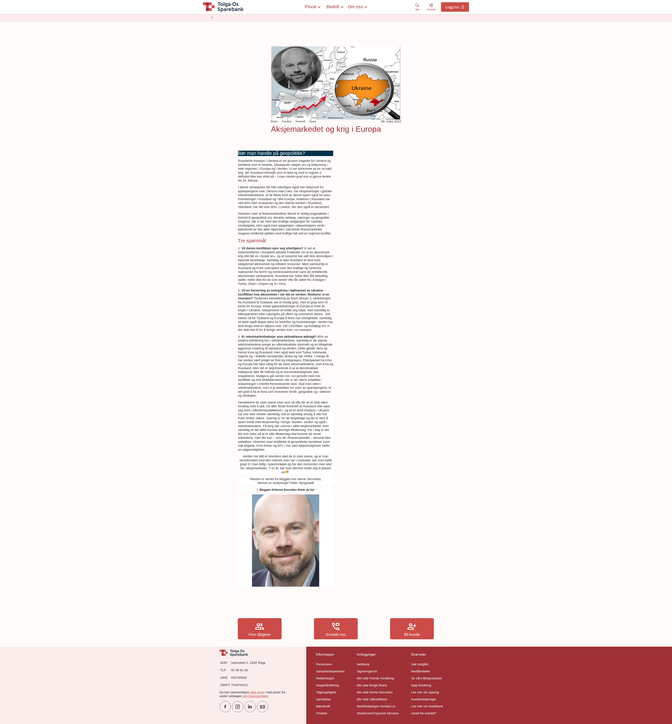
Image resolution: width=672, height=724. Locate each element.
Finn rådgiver (260, 629)
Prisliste (321, 713)
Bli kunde (412, 629)
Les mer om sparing (425, 692)
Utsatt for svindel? (423, 713)
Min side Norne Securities (375, 692)
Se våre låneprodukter (426, 678)
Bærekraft (323, 706)
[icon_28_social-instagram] (237, 706)
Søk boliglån (419, 664)
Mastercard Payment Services (378, 713)
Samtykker (323, 699)
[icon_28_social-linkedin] (250, 706)
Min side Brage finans (372, 685)
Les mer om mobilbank (427, 706)
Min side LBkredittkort (372, 699)
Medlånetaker (420, 671)
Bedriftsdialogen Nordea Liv (376, 706)
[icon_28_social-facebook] (225, 706)
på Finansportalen (255, 696)
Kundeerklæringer (423, 699)
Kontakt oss (336, 629)
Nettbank (363, 664)
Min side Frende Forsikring (375, 678)
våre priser (257, 692)
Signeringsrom (367, 671)
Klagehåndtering (327, 685)
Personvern (324, 664)
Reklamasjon (325, 678)
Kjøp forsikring (421, 685)
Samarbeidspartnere (330, 671)
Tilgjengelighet (326, 692)
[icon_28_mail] (262, 706)
